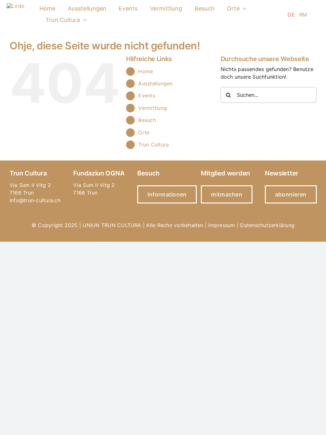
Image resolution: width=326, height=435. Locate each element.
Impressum (221, 225)
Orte (143, 132)
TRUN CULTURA (121, 225)
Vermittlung (152, 108)
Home (145, 71)
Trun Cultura (153, 144)
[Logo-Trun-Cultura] (16, 6)
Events (146, 95)
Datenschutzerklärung (267, 225)
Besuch (147, 120)
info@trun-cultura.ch (35, 200)
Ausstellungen (155, 83)
